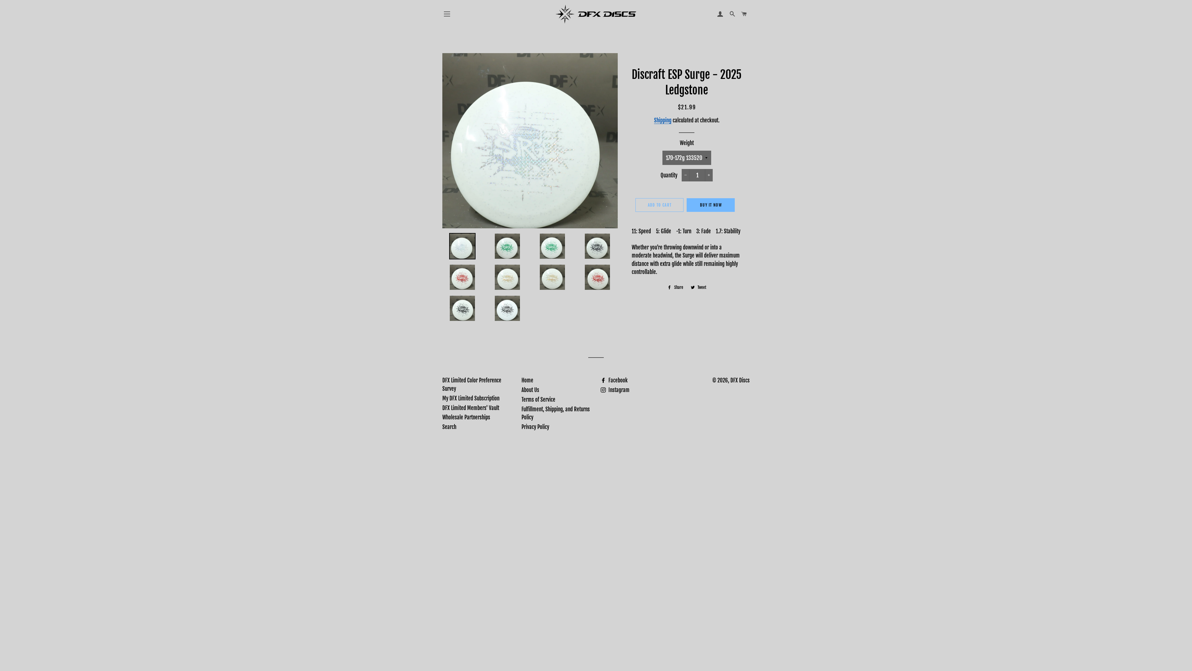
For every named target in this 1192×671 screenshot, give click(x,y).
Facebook (617, 380)
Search (449, 427)
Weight (687, 143)
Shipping (662, 120)
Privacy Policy (535, 427)
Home (527, 380)
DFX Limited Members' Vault (470, 408)
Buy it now (711, 205)
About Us (530, 390)
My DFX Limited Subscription (470, 398)
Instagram (618, 390)
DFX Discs (740, 380)
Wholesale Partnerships (466, 417)
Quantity (669, 175)
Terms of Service (538, 399)
